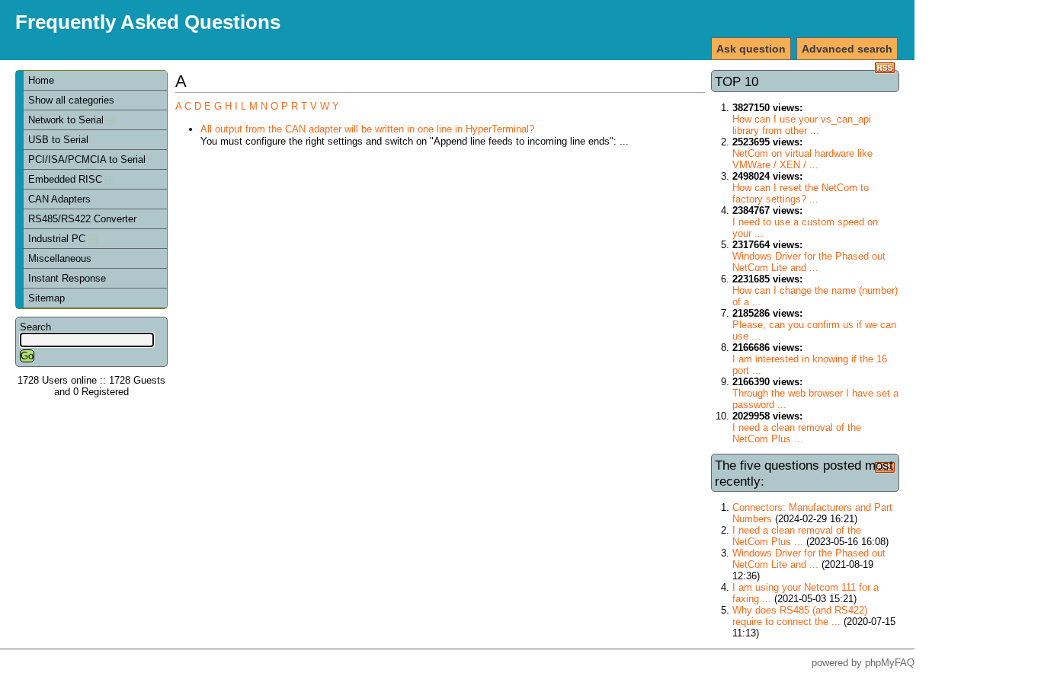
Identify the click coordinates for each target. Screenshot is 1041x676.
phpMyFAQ (889, 662)
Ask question (751, 49)
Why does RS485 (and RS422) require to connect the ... (799, 615)
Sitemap (46, 298)
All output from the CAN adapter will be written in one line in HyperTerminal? (367, 129)
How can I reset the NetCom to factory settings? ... (800, 193)
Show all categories (71, 100)
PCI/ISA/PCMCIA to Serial (87, 159)
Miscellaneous (59, 258)
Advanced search (847, 49)
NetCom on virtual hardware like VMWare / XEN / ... (802, 159)
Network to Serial (67, 120)
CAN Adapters (59, 199)
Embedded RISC (66, 179)
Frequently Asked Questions (147, 22)
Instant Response (67, 278)
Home (41, 80)
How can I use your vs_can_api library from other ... (801, 124)
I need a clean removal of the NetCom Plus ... (796, 433)
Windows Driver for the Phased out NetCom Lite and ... (809, 261)
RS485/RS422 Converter (82, 219)
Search (35, 327)
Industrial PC (58, 238)
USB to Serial (58, 139)
